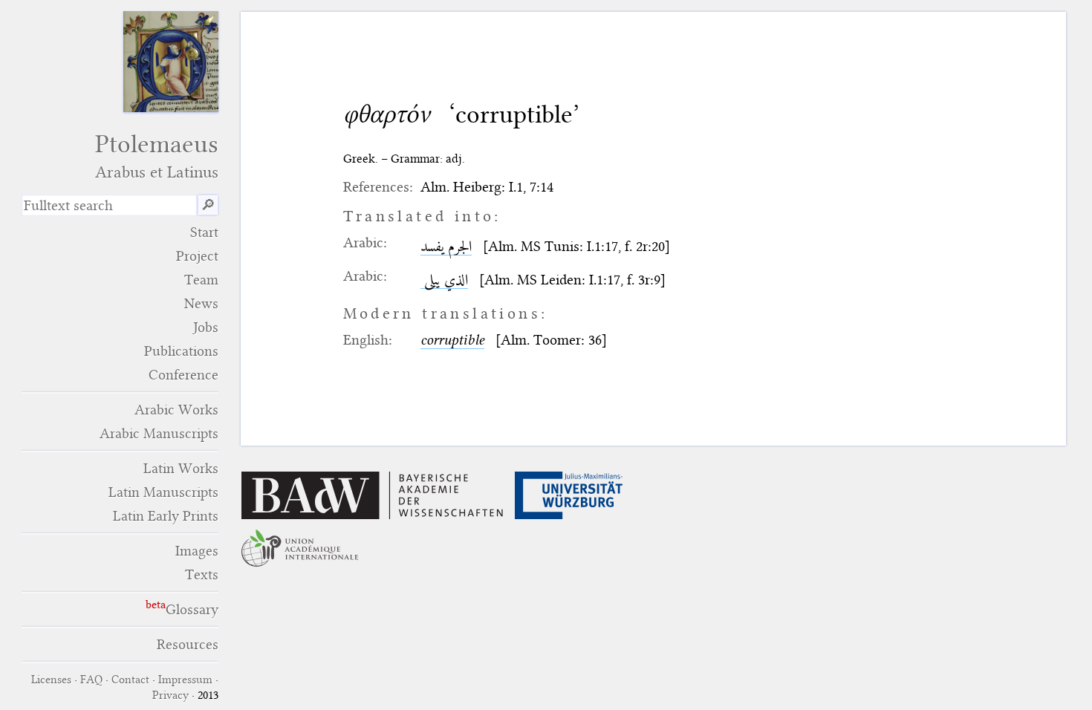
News (201, 303)
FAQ (91, 679)
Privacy (170, 695)
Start (204, 232)
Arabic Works (176, 409)
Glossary (192, 609)
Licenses (51, 679)
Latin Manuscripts (163, 492)
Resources (187, 644)
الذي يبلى (444, 279)
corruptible (452, 339)
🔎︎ (208, 205)
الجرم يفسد (446, 246)
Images (196, 550)
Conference (183, 374)
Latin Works (180, 468)
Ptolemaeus (156, 155)
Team (201, 279)
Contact (130, 679)
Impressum (185, 679)
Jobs (205, 327)
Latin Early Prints (165, 515)
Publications (181, 350)
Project (197, 255)
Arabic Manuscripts (159, 433)
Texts (201, 574)
